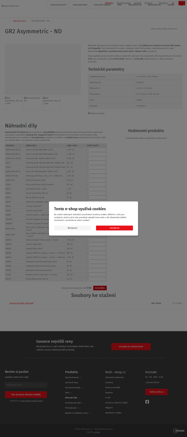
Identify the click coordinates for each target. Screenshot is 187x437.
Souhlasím (114, 228)
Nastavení (72, 228)
